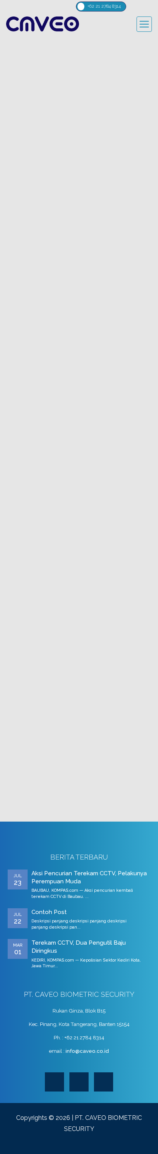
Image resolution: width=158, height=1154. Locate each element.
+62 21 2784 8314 (104, 6)
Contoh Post (49, 912)
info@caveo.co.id (87, 1051)
